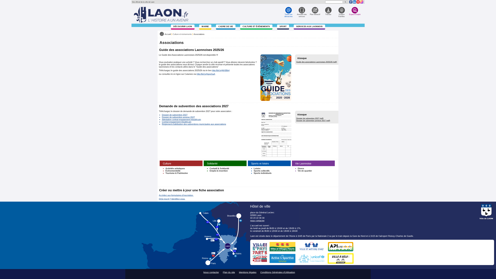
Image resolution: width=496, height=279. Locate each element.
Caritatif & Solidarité (219, 168)
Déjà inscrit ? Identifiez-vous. (172, 199)
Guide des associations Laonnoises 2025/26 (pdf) (316, 62)
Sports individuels (263, 173)
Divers (301, 168)
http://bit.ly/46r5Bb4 (221, 70)
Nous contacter (211, 272)
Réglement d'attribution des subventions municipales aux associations (194, 124)
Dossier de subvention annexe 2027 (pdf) (313, 120)
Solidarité (212, 163)
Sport (283, 26)
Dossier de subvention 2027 (175, 115)
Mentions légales (247, 272)
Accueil (168, 34)
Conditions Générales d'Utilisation (277, 272)
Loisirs (257, 168)
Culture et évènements (256, 26)
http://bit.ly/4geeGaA (206, 74)
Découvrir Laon (182, 26)
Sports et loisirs (260, 163)
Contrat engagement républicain (176, 122)
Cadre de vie (225, 26)
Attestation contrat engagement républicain (181, 119)
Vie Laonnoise (303, 163)
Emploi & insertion (219, 171)
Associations (199, 34)
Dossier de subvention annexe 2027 (178, 117)
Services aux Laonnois (309, 26)
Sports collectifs (262, 171)
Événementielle (172, 171)
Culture (167, 163)
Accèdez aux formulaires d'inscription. (176, 195)
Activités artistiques (175, 168)
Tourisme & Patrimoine (176, 173)
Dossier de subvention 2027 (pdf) (310, 118)
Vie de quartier (305, 171)
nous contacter (257, 220)
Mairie (205, 26)
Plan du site (229, 272)
